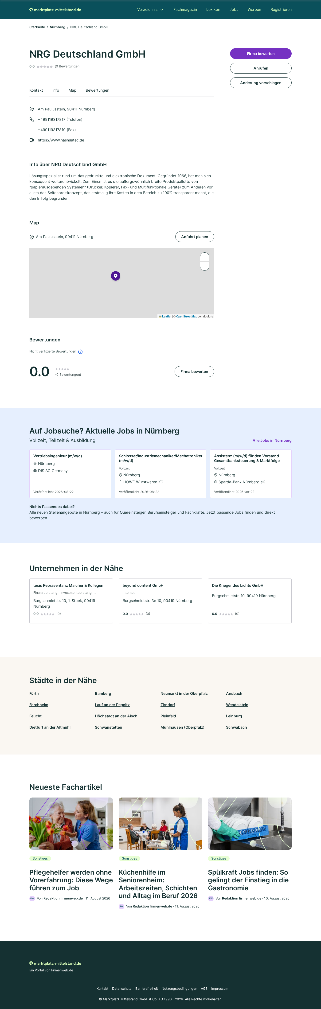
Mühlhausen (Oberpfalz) (182, 727)
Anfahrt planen (194, 236)
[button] (116, 277)
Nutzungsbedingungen (179, 988)
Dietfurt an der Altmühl (49, 727)
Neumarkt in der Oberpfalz (184, 693)
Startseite (37, 27)
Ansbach (234, 693)
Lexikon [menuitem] (213, 9)
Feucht (35, 716)
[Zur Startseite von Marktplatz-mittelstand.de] (55, 9)
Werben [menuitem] (254, 9)
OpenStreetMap (186, 316)
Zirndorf (167, 704)
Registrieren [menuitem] (281, 9)
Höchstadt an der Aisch (116, 716)
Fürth (34, 693)
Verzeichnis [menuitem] (147, 9)
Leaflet (166, 316)
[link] (70, 474)
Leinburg (234, 716)
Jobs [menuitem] (234, 9)
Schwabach (236, 727)
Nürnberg (57, 27)
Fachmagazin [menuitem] (185, 9)
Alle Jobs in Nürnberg (272, 440)
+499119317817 (51, 119)
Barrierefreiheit (146, 988)
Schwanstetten (108, 727)
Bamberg (103, 693)
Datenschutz (122, 988)
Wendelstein (237, 704)
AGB (204, 988)
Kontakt (102, 988)
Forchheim (38, 704)
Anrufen (261, 68)
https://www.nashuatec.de (61, 140)
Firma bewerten (194, 371)
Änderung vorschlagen (261, 82)
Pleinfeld (168, 716)
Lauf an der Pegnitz (112, 704)
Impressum (219, 988)
